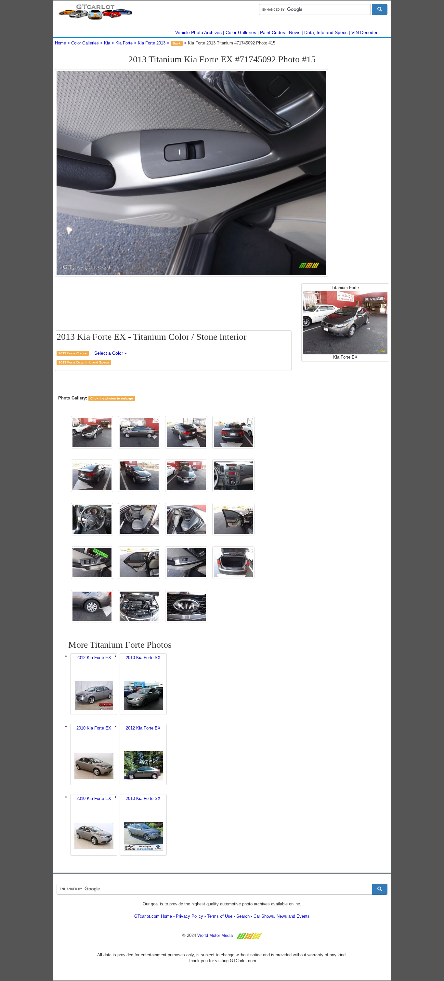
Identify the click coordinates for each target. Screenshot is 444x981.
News (294, 32)
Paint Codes (272, 32)
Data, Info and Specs (325, 32)
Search (243, 916)
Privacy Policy (189, 916)
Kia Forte (124, 43)
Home (60, 43)
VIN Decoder (364, 32)
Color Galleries (241, 32)
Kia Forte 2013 (151, 43)
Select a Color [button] (109, 353)
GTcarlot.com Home (153, 916)
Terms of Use (219, 916)
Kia (107, 43)
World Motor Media (215, 935)
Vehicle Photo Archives (198, 32)
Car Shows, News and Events (282, 916)
